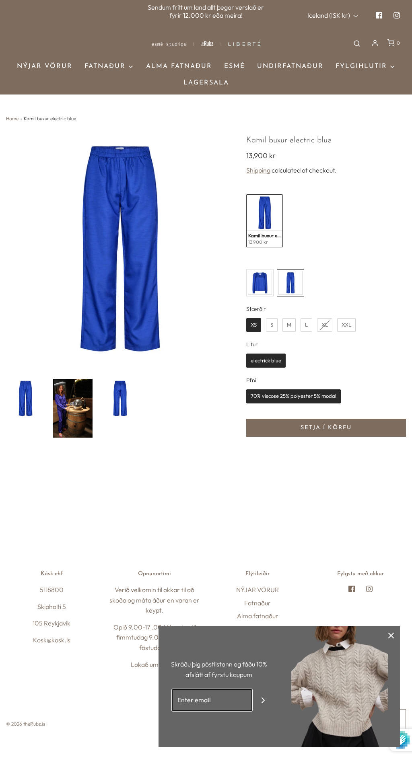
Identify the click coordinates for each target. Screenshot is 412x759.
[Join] (263, 700)
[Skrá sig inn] (375, 43)
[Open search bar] (357, 43)
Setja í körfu (326, 428)
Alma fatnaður (179, 66)
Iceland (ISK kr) (329, 15)
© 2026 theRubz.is (25, 724)
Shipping (258, 170)
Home (12, 118)
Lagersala (206, 83)
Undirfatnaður (290, 66)
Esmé (234, 66)
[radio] (264, 221)
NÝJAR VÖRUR (44, 66)
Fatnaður (257, 603)
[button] (25, 398)
